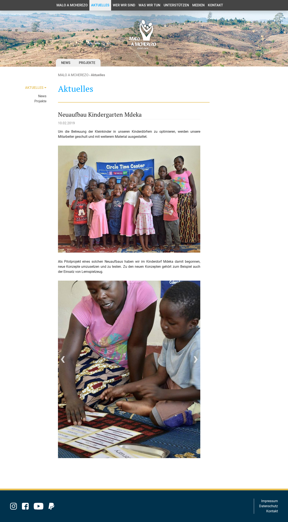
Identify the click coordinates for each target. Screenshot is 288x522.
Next (195, 361)
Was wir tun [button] (149, 5)
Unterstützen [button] (176, 5)
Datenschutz (268, 506)
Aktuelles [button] (100, 5)
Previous (62, 361)
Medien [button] (198, 5)
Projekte (87, 63)
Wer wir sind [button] (124, 5)
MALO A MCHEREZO (73, 75)
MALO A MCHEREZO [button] (72, 5)
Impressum (269, 501)
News (65, 63)
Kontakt (272, 511)
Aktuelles (98, 75)
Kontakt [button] (215, 5)
